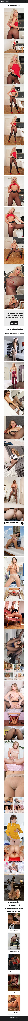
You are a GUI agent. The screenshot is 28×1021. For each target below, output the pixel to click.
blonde (17, 333)
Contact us (9, 1019)
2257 (20, 1019)
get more (14, 323)
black (13, 333)
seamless (22, 333)
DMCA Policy (15, 1019)
